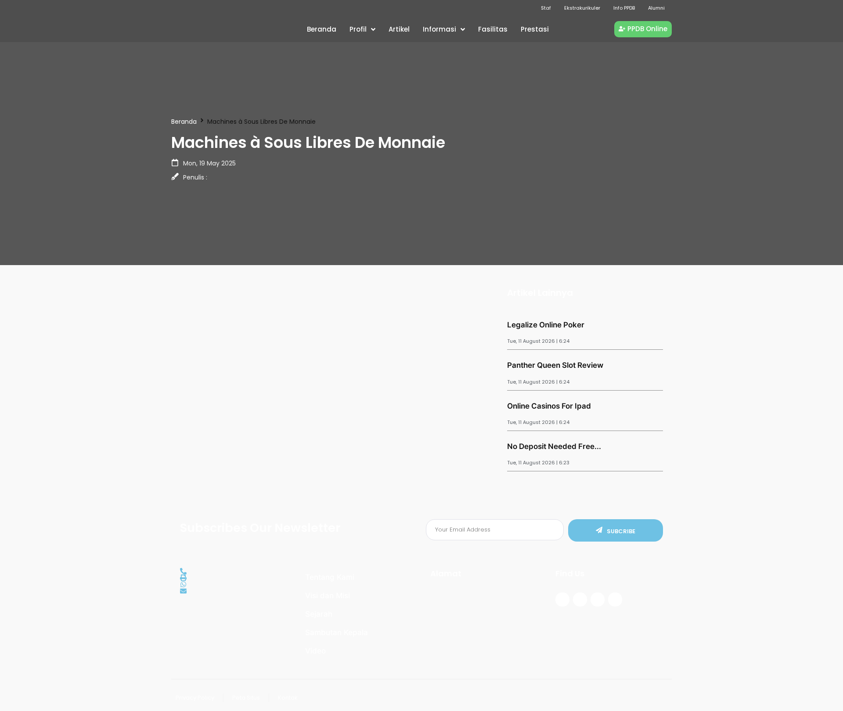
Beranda (184, 121)
